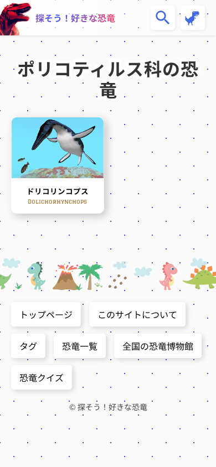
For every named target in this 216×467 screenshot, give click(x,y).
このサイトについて (137, 314)
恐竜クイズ (41, 377)
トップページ (46, 314)
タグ (28, 345)
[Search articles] (163, 18)
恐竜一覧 (79, 345)
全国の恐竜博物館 (157, 345)
